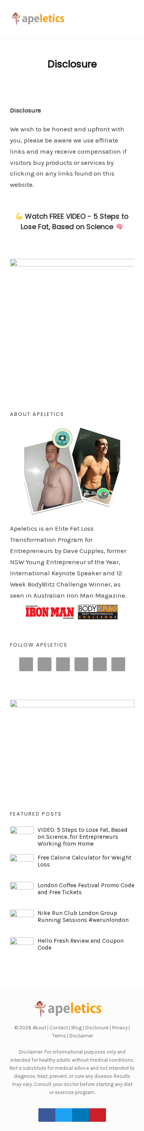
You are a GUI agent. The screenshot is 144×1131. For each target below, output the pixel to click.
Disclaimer (81, 1036)
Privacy (119, 1027)
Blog (76, 1027)
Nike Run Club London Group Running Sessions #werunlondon (83, 916)
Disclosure (72, 64)
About (39, 1027)
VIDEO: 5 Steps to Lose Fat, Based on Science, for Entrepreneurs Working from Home (82, 836)
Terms (59, 1036)
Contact (59, 1027)
